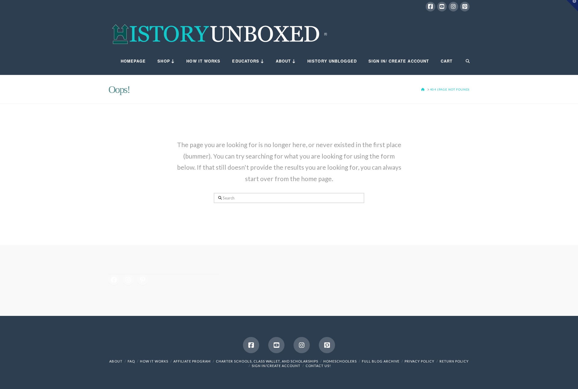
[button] (572, 5)
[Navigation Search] (464, 61)
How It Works (154, 361)
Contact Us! (318, 366)
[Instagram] (453, 6)
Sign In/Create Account (276, 366)
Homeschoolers (340, 361)
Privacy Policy (419, 361)
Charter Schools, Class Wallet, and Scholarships (267, 361)
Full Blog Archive (380, 361)
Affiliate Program (192, 361)
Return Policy (454, 361)
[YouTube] (442, 6)
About (116, 361)
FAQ (131, 361)
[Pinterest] (465, 6)
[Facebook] (430, 6)
